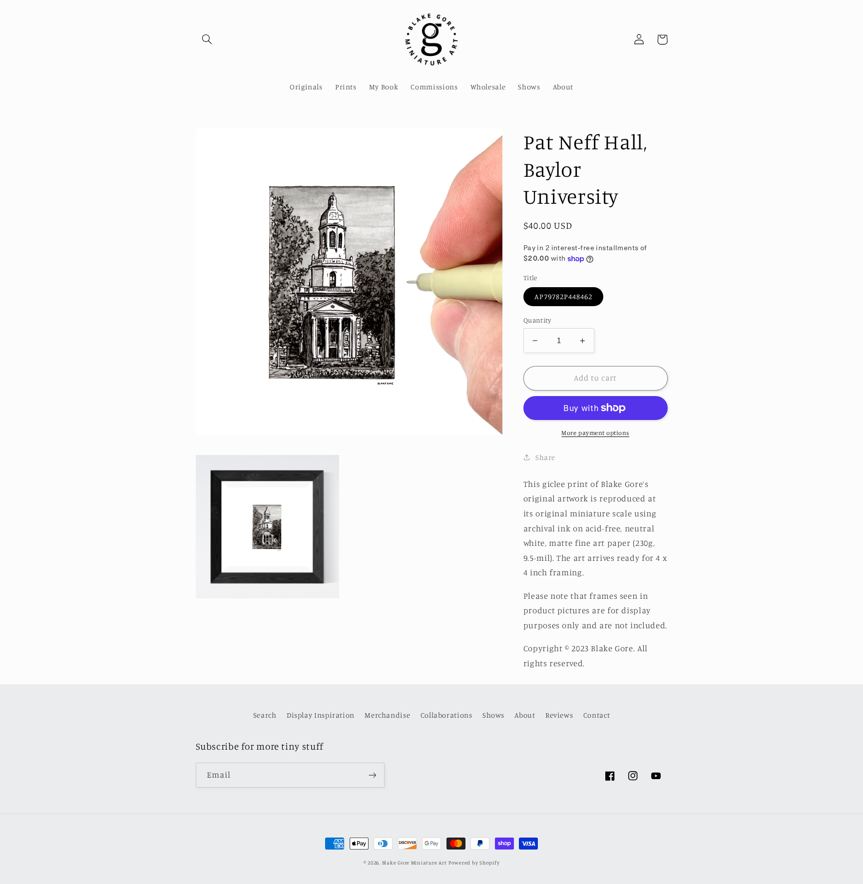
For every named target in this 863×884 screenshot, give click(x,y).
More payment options (595, 433)
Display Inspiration (321, 715)
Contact (596, 715)
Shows (493, 715)
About (524, 715)
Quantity (537, 320)
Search (265, 715)
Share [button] (545, 456)
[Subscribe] (372, 775)
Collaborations (446, 715)
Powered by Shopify (473, 863)
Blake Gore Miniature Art (414, 863)
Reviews (559, 715)
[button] (207, 39)
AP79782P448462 (563, 296)
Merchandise (387, 715)
